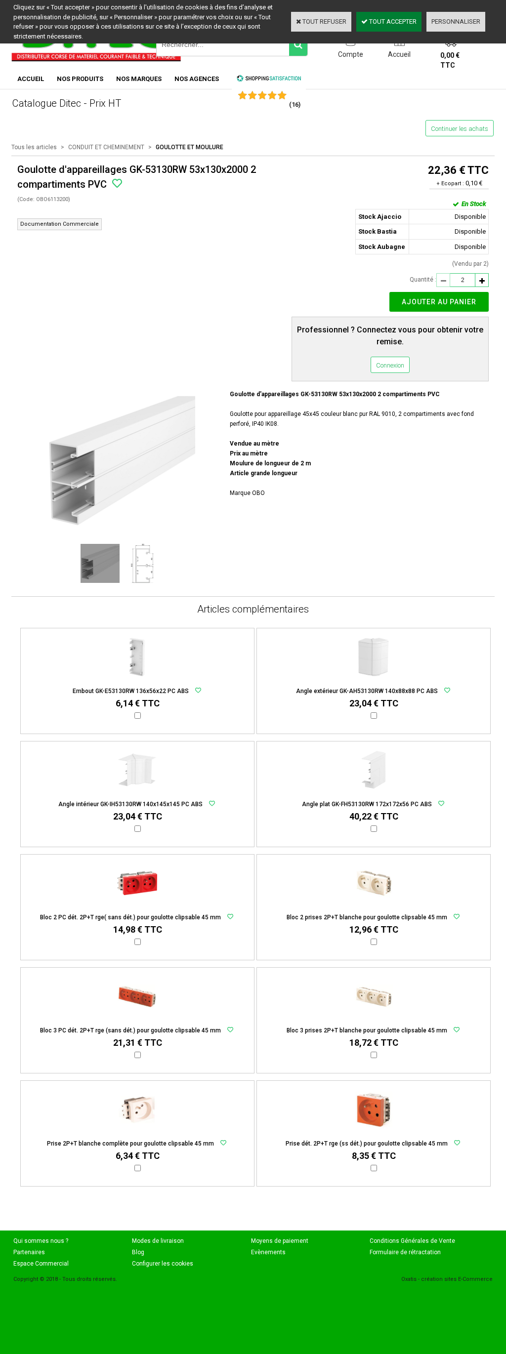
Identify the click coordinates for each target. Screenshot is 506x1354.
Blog (138, 1252)
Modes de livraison (158, 1240)
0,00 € (450, 60)
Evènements (268, 1252)
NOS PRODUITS (80, 78)
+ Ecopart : (450, 183)
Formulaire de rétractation (405, 1252)
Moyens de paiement (279, 1240)
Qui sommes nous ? (40, 1240)
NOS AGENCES (196, 78)
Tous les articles (34, 147)
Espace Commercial (41, 1263)
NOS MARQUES (139, 78)
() (294, 104)
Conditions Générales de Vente (412, 1240)
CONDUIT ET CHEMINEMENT (106, 147)
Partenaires (29, 1252)
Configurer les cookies (162, 1263)
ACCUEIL (30, 78)
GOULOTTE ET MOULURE (189, 147)
